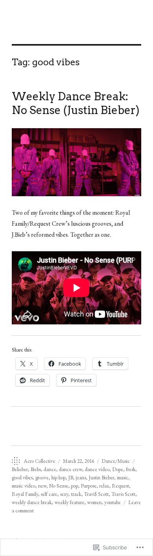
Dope (117, 469)
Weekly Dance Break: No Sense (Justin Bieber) (76, 103)
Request (120, 485)
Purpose (89, 485)
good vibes (22, 477)
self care (49, 494)
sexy (64, 494)
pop (74, 485)
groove (42, 477)
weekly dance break (32, 502)
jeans (81, 477)
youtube (112, 502)
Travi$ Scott (96, 494)
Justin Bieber (101, 477)
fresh (130, 469)
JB (70, 477)
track (76, 494)
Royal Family (25, 494)
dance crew (70, 469)
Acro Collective (39, 461)
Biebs (36, 469)
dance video (97, 469)
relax (104, 485)
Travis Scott (123, 494)
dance (50, 469)
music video (23, 485)
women (94, 502)
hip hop (58, 477)
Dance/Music (116, 461)
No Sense (58, 485)
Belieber (20, 469)
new (42, 485)
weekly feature (69, 502)
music (122, 477)
